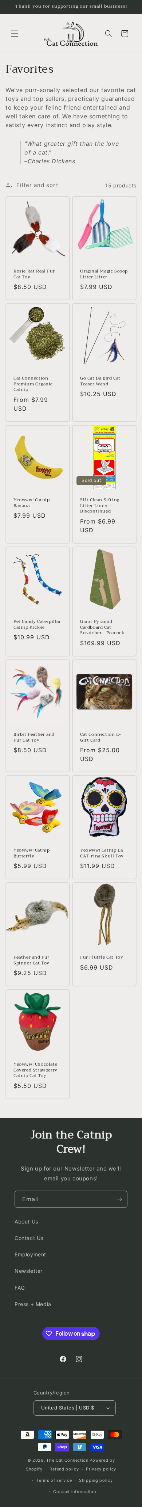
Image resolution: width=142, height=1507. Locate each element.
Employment (30, 1254)
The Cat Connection (67, 1460)
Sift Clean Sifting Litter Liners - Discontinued (99, 505)
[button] (15, 34)
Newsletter (29, 1271)
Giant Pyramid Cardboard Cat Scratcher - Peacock (102, 627)
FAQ (20, 1288)
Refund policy (64, 1469)
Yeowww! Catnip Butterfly (31, 853)
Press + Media (33, 1304)
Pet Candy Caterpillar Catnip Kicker (37, 624)
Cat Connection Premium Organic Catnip (33, 384)
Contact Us (29, 1238)
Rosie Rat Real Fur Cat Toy (34, 274)
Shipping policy (96, 1480)
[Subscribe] (119, 1199)
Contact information (74, 1491)
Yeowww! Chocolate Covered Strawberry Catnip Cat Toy (35, 1070)
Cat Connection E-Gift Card (100, 737)
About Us (26, 1221)
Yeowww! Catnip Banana (31, 503)
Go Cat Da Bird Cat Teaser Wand (100, 381)
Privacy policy (101, 1469)
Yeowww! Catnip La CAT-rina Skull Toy (102, 853)
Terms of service (54, 1480)
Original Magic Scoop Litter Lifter (104, 274)
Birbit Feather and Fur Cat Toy (34, 737)
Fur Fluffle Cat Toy (101, 957)
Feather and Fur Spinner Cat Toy (31, 960)
